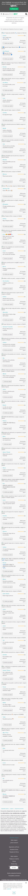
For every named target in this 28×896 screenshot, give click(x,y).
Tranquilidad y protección (14, 875)
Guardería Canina (14, 849)
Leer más (9, 889)
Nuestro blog (14, 863)
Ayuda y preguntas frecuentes (14, 873)
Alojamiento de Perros (14, 847)
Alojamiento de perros (19, 808)
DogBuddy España (5, 808)
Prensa (14, 861)
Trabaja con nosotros (14, 858)
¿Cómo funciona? (14, 842)
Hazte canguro (14, 840)
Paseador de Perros (14, 852)
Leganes (11, 808)
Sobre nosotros (14, 856)
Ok (14, 892)
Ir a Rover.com (14, 9)
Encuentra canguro (14, 837)
